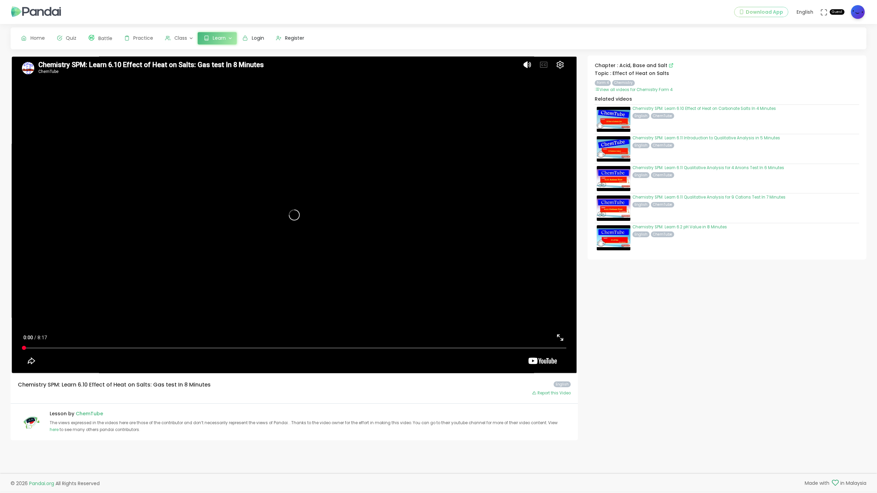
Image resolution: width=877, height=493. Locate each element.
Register (294, 38)
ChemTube (89, 413)
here (55, 429)
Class (180, 38)
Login (258, 38)
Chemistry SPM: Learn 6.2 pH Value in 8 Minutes (679, 227)
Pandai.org (41, 483)
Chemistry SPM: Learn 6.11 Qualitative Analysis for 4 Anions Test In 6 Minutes (708, 167)
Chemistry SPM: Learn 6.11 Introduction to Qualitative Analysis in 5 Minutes (706, 138)
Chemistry (623, 82)
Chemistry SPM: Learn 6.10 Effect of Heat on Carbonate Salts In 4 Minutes (704, 108)
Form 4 (603, 82)
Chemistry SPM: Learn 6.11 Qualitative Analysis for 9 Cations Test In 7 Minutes (709, 197)
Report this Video (553, 393)
